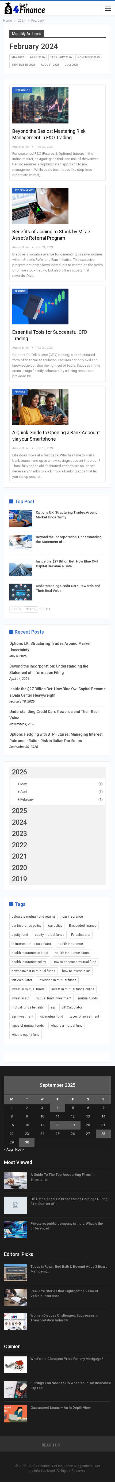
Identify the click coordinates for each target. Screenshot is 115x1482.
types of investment (84, 1016)
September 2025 (23, 64)
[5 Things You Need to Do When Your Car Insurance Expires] (15, 1389)
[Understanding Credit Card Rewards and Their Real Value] (20, 592)
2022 (19, 845)
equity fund (19, 935)
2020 (19, 868)
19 (73, 1125)
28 (103, 1134)
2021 (19, 856)
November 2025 (89, 57)
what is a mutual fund (67, 1025)
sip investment (22, 1016)
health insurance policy (28, 962)
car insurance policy (26, 926)
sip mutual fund (51, 1016)
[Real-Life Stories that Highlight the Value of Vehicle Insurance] (15, 1297)
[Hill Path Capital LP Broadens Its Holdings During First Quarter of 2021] (15, 1205)
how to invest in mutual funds (33, 971)
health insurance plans (72, 953)
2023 (19, 833)
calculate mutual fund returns (33, 916)
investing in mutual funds (57, 980)
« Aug (8, 1149)
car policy (55, 926)
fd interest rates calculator (31, 944)
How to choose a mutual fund (74, 962)
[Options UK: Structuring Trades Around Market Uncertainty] (20, 518)
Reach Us (51, 1445)
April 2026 (37, 57)
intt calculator (21, 980)
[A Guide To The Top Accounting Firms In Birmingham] (15, 1180)
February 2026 (61, 57)
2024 (19, 822)
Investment (22, 90)
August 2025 (50, 64)
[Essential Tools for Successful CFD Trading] (40, 306)
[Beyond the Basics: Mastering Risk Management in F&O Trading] (40, 105)
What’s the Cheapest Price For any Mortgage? (66, 1359)
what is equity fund (25, 1035)
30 (27, 1142)
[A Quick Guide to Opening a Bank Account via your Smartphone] (40, 407)
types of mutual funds (27, 1025)
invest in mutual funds (28, 989)
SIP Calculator (72, 1007)
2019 (19, 879)
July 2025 (71, 64)
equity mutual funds (49, 935)
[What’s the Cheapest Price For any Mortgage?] (15, 1365)
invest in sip (20, 998)
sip (53, 1007)
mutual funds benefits (27, 1007)
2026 (19, 772)
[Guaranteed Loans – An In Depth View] (15, 1413)
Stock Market (24, 190)
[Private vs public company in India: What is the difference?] (15, 1229)
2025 (19, 811)
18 (57, 1125)
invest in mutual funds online (72, 989)
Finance (20, 391)
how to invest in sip (76, 971)
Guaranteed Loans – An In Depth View (60, 1408)
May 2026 (17, 57)
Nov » (19, 1149)
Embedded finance (83, 926)
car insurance (72, 916)
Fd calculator (80, 935)
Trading (20, 291)
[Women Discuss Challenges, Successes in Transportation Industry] (15, 1321)
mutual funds (88, 998)
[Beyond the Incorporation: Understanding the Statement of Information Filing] (20, 543)
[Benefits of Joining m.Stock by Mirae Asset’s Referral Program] (40, 206)
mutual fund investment (53, 998)
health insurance (70, 944)
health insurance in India (29, 953)
